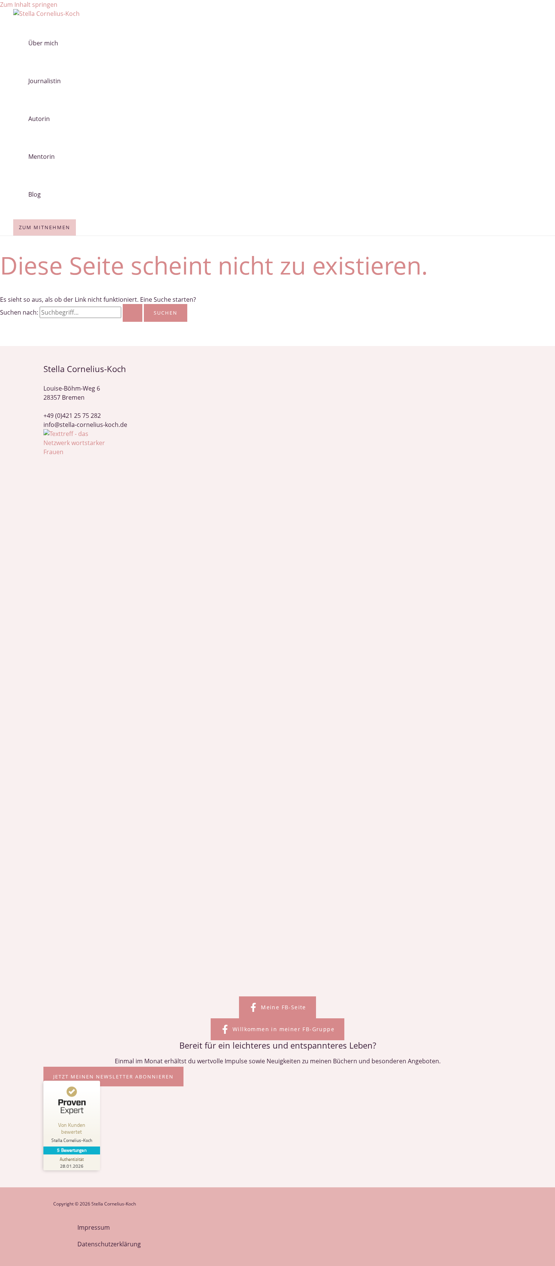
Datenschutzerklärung (109, 1244)
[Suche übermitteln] (132, 313)
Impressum (93, 1227)
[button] (277, 1007)
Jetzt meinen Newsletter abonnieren (113, 1076)
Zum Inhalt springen (28, 4)
